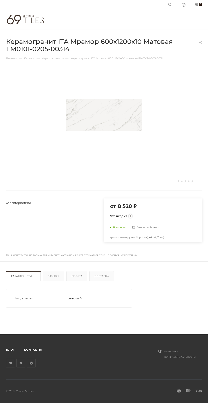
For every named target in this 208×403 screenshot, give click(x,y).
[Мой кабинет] (183, 4)
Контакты (33, 349)
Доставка (101, 276)
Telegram (20, 363)
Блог (10, 349)
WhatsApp (31, 363)
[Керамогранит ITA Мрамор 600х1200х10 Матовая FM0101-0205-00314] (104, 115)
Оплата (77, 276)
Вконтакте (10, 363)
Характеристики (23, 276)
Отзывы (53, 276)
